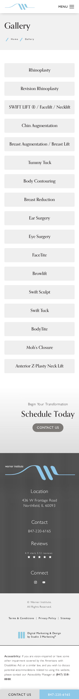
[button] (72, 7)
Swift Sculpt (39, 292)
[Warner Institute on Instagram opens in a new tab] (35, 582)
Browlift (39, 273)
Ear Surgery (39, 218)
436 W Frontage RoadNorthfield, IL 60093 (39, 503)
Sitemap (66, 618)
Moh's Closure (39, 347)
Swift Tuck (40, 310)
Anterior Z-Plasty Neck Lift (39, 366)
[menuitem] (35, 582)
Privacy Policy (47, 618)
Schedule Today (48, 411)
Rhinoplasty (39, 70)
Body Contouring (39, 181)
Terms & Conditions (21, 618)
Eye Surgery (39, 236)
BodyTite (39, 329)
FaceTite (39, 255)
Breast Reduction (39, 199)
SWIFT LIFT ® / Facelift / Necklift (39, 107)
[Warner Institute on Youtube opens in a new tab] (44, 582)
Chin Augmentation (39, 125)
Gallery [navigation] (29, 39)
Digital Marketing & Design (44, 635)
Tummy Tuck (39, 162)
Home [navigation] (14, 39)
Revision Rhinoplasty (40, 88)
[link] (39, 531)
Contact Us (48, 428)
